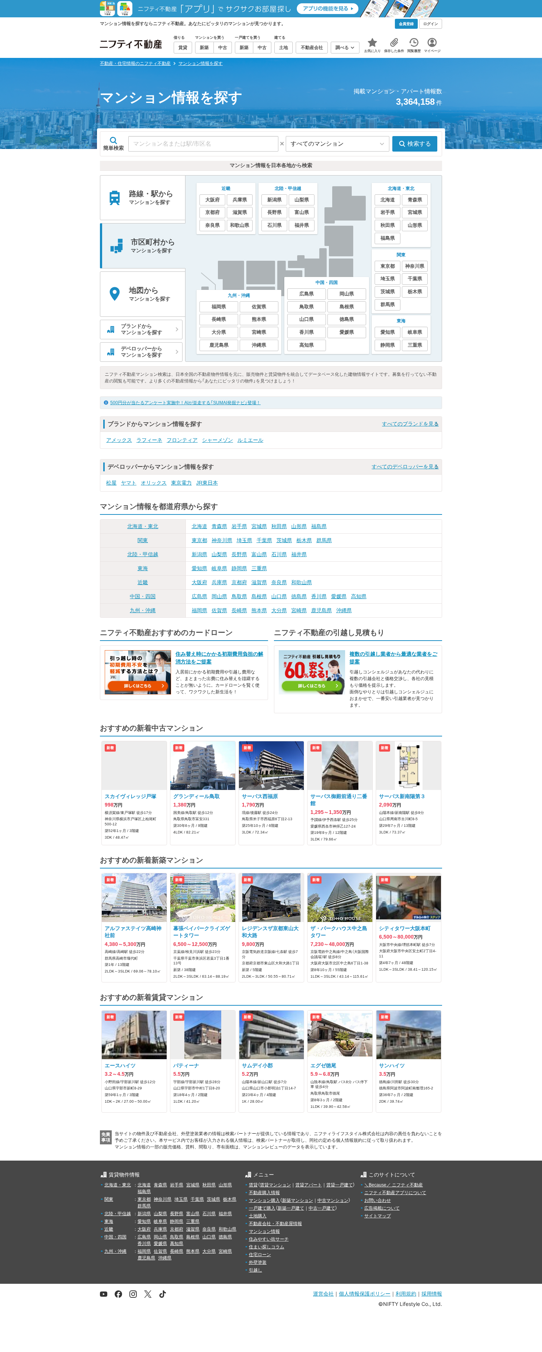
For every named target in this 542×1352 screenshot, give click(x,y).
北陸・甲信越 (142, 554)
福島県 (319, 526)
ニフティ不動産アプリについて (395, 1192)
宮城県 (259, 526)
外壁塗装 (258, 1262)
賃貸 (253, 1185)
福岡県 (199, 610)
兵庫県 (219, 582)
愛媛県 (339, 596)
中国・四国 (143, 596)
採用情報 (431, 1293)
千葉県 (264, 540)
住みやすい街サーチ (269, 1239)
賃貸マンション (275, 1185)
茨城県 (284, 540)
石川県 (279, 554)
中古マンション (332, 1200)
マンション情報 (264, 1231)
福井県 (299, 554)
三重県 (259, 568)
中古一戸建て (322, 1208)
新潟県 (199, 554)
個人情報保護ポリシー (364, 1293)
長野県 (239, 554)
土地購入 (258, 1215)
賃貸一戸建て (339, 1185)
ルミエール (250, 440)
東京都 (199, 540)
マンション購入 (264, 1200)
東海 (143, 568)
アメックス (119, 440)
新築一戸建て (291, 1208)
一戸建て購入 (262, 1208)
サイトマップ (377, 1215)
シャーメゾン (217, 440)
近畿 (143, 582)
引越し (255, 1270)
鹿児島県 (321, 610)
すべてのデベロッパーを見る (405, 466)
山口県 (279, 596)
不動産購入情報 (264, 1192)
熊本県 (259, 610)
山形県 (299, 526)
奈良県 (279, 582)
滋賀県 (259, 582)
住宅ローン (260, 1254)
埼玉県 (244, 540)
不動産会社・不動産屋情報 (275, 1223)
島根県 (259, 596)
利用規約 (406, 1293)
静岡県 (239, 568)
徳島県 (299, 596)
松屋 (111, 483)
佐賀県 (219, 610)
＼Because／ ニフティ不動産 (393, 1185)
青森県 (219, 526)
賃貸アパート (308, 1185)
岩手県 (239, 526)
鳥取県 (239, 596)
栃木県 (304, 540)
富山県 (259, 554)
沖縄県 (344, 610)
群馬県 (324, 540)
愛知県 (199, 568)
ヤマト (128, 483)
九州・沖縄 (143, 610)
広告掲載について (382, 1208)
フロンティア (182, 440)
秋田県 (279, 526)
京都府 (239, 582)
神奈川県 (222, 540)
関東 (143, 540)
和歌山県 (301, 582)
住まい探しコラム (266, 1246)
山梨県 (219, 554)
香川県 (319, 596)
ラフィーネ (149, 440)
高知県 (358, 596)
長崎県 (239, 610)
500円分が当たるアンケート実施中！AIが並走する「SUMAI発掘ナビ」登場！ (185, 402)
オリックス (154, 483)
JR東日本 (207, 483)
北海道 (199, 526)
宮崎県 (299, 610)
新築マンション (297, 1200)
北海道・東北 (142, 526)
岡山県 (219, 596)
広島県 (199, 596)
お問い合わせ (377, 1200)
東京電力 (181, 483)
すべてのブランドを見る (410, 424)
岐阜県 (219, 568)
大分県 (279, 610)
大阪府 (199, 582)
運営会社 (323, 1293)
